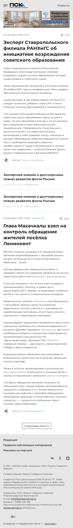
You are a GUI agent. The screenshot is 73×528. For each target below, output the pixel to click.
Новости (64, 5)
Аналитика (31, 184)
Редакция (10, 439)
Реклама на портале (17, 450)
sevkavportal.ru (12, 507)
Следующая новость (36, 425)
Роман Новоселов (32, 160)
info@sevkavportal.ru (23, 498)
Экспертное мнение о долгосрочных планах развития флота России (33, 177)
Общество (38, 218)
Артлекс (50, 523)
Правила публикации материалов (27, 445)
